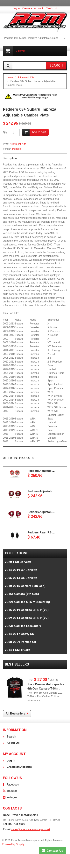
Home (9, 77)
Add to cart (39, 132)
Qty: (5, 132)
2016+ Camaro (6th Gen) (22, 594)
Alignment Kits (26, 77)
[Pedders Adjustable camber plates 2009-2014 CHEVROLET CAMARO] (14, 474)
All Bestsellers (15, 713)
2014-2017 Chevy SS (19, 634)
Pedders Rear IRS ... (41, 532)
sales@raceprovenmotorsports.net (30, 829)
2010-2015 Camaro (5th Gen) (25, 586)
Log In (11, 760)
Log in (16, 8)
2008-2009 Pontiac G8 (20, 642)
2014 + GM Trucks (17, 650)
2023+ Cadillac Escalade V (23, 626)
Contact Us (54, 850)
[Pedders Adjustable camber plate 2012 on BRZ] (14, 515)
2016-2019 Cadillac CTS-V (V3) (27, 610)
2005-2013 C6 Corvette (21, 578)
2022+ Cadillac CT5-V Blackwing (27, 602)
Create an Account (19, 766)
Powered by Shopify (13, 844)
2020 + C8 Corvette (18, 562)
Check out (51, 8)
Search (11, 736)
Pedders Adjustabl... (41, 470)
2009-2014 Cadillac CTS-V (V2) (27, 618)
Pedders (17, 148)
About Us (13, 742)
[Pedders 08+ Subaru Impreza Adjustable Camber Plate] (31, 93)
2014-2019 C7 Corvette (21, 570)
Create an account (32, 8)
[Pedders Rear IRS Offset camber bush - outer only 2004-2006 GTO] (14, 535)
